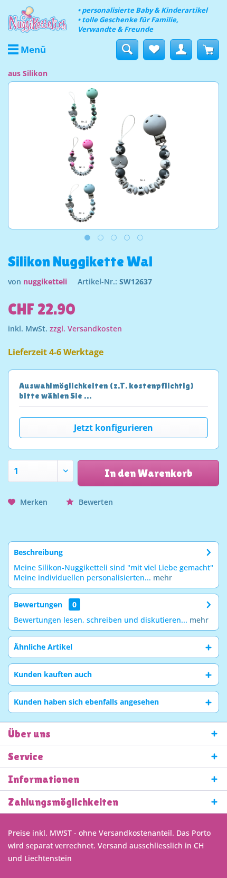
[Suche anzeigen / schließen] (127, 49)
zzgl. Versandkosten (86, 329)
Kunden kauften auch (53, 674)
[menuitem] (27, 49)
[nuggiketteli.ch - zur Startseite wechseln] (37, 19)
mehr (161, 577)
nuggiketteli (45, 281)
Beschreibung (38, 552)
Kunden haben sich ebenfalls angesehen (86, 702)
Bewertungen (38, 604)
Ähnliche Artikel (43, 647)
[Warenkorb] (208, 49)
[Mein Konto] (181, 49)
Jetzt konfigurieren (113, 427)
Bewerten (95, 502)
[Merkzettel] (154, 49)
